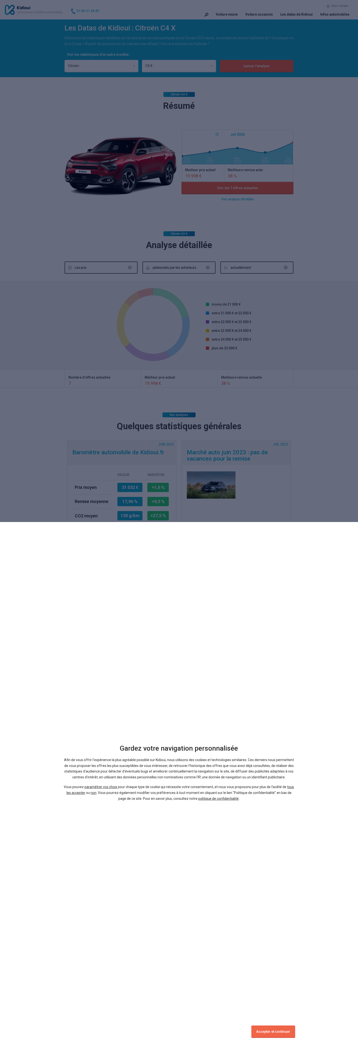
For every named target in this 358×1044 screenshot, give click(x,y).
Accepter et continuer (273, 1032)
